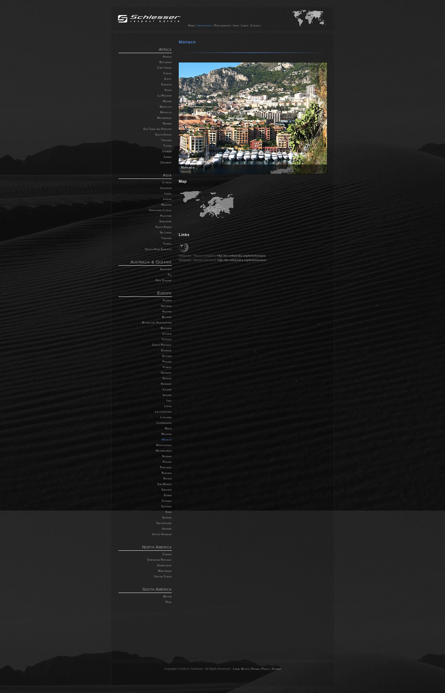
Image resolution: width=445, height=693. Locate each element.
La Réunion (165, 95)
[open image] (253, 117)
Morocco (166, 112)
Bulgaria (166, 328)
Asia (167, 175)
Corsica (167, 339)
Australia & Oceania (151, 262)
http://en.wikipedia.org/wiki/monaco (241, 255)
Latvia (168, 406)
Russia (167, 478)
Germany (166, 372)
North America (157, 547)
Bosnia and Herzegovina (157, 322)
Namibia (167, 123)
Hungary (166, 383)
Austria (167, 311)
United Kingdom (162, 534)
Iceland (167, 389)
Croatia (167, 333)
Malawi (167, 101)
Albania (167, 300)
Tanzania (166, 140)
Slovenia (166, 506)
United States (163, 576)
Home (191, 25)
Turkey (167, 243)
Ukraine (167, 528)
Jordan (167, 199)
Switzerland (164, 523)
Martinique (165, 571)
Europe (164, 293)
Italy (169, 400)
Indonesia (166, 188)
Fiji (170, 274)
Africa (165, 49)
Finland (167, 361)
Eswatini (166, 84)
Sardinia (166, 489)
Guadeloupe (164, 565)
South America (157, 589)
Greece (167, 378)
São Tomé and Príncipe (157, 129)
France (167, 367)
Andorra (166, 306)
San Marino (164, 484)
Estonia (167, 356)
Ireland (167, 395)
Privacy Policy (260, 668)
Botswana (165, 62)
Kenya (168, 90)
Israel (168, 193)
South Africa (163, 134)
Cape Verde (164, 67)
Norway (167, 456)
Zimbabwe (166, 162)
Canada (167, 554)
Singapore (165, 221)
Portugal (166, 467)
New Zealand (164, 280)
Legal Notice (241, 668)
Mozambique (164, 118)
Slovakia (167, 500)
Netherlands (164, 450)
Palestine (166, 215)
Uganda (167, 151)
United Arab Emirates (158, 249)
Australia (166, 269)
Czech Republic (162, 344)
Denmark (166, 350)
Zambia (168, 157)
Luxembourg (164, 422)
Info (235, 25)
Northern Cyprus (160, 210)
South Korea (163, 227)
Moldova (166, 434)
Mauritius (166, 106)
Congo (167, 73)
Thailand (166, 238)
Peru (168, 602)
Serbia (168, 495)
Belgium (167, 317)
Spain (168, 512)
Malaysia (166, 204)
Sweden (167, 517)
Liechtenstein (163, 411)
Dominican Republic (159, 559)
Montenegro (164, 445)
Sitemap (276, 668)
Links (244, 25)
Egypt (168, 79)
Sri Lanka (166, 232)
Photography (222, 25)
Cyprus (167, 182)
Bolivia (167, 596)
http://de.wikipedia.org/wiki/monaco (242, 260)
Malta (168, 428)
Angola (167, 56)
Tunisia (167, 145)
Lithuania (166, 417)
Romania (167, 473)
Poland (167, 461)
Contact (256, 25)
